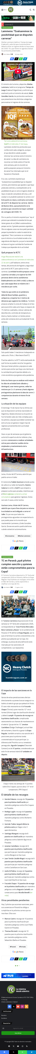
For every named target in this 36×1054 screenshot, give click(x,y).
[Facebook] (11, 58)
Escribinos (4, 1018)
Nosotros (4, 1015)
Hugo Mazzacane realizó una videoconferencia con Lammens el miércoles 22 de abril (17, 259)
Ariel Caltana (7, 54)
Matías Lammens (24, 536)
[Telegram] (24, 58)
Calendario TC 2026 (10, 25)
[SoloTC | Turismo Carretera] (15, 9)
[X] (16, 58)
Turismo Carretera (7, 28)
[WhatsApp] (20, 58)
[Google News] (18, 541)
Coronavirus (10, 536)
